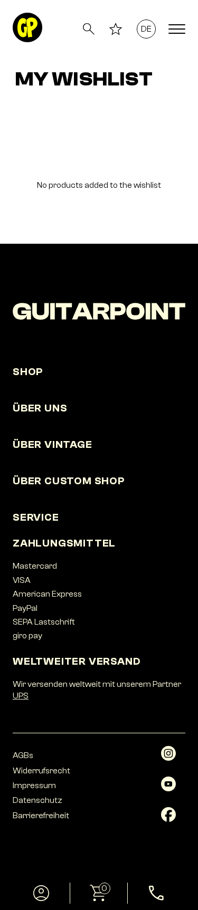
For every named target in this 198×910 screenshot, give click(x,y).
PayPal (25, 608)
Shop (28, 372)
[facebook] (168, 819)
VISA (22, 580)
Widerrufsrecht (41, 770)
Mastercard (35, 566)
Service (36, 517)
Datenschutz (37, 800)
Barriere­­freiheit (41, 815)
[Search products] (89, 29)
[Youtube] (168, 788)
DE (146, 29)
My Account (41, 893)
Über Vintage (52, 444)
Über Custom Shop (69, 481)
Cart (88, 888)
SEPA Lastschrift (44, 622)
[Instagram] (168, 758)
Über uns (40, 408)
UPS (21, 696)
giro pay (27, 635)
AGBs (23, 755)
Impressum (34, 785)
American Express (47, 594)
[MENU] (176, 29)
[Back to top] (174, 846)
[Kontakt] (156, 893)
